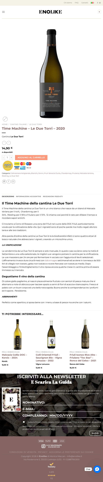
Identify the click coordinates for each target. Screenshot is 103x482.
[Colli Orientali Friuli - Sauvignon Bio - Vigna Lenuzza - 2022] (51, 334)
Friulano (75, 173)
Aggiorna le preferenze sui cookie (71, 452)
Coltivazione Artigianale (20, 173)
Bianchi (34, 173)
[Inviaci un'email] (100, 3)
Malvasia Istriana (86, 173)
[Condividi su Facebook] (9, 181)
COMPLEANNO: (34, 415)
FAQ (76, 3)
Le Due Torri (35, 124)
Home (5, 124)
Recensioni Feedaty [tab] (53, 196)
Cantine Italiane (18, 124)
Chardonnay (66, 173)
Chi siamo (68, 3)
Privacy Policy (41, 422)
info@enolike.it (74, 456)
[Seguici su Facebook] (97, 3)
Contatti (84, 3)
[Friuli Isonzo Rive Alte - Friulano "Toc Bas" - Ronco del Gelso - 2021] (85, 334)
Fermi (40, 173)
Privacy (42, 452)
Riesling (5, 176)
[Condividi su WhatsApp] (4, 181)
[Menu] (3, 12)
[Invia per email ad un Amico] (13, 181)
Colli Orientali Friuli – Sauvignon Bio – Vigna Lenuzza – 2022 (49, 357)
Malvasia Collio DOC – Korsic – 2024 (14, 356)
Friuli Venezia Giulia (52, 173)
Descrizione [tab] (8, 196)
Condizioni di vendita (22, 452)
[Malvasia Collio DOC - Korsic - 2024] (17, 334)
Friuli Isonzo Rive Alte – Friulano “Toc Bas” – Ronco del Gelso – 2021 (83, 357)
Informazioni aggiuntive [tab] (28, 196)
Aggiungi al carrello (31, 157)
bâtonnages (51, 260)
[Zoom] (5, 119)
